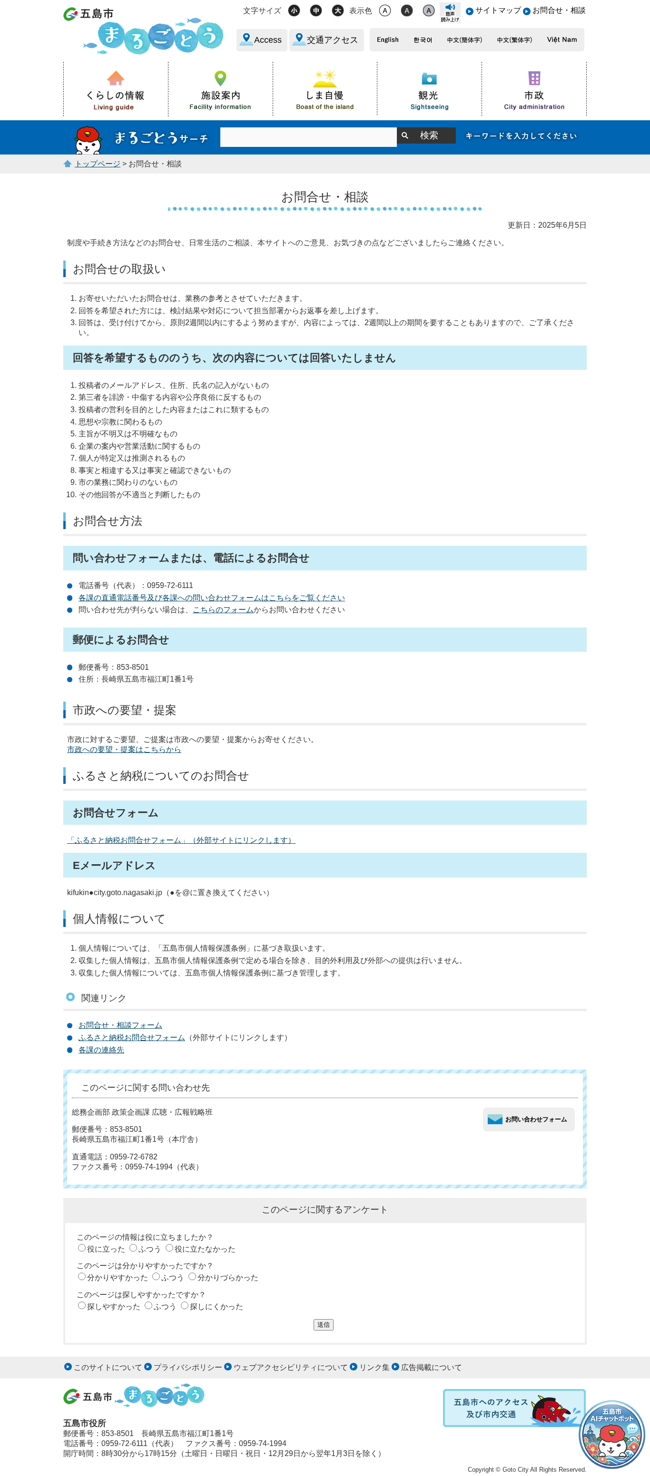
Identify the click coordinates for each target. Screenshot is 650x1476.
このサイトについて (108, 1367)
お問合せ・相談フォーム (120, 1025)
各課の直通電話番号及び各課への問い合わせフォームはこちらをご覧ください (212, 598)
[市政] (534, 89)
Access (268, 40)
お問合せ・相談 (559, 10)
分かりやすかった (117, 1277)
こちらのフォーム (223, 610)
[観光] (429, 89)
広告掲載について (431, 1367)
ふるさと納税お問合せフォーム (132, 1037)
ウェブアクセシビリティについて (291, 1367)
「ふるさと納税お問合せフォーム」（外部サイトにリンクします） (181, 840)
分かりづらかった (227, 1277)
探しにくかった (216, 1306)
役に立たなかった (205, 1249)
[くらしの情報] (116, 89)
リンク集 (374, 1367)
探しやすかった (113, 1306)
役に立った (106, 1249)
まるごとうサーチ (141, 137)
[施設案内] (220, 89)
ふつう (149, 1249)
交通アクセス (332, 40)
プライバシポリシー (188, 1367)
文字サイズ (262, 11)
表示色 (360, 11)
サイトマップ (498, 10)
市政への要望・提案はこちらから (124, 749)
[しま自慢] (325, 88)
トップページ (97, 164)
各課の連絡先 (101, 1050)
